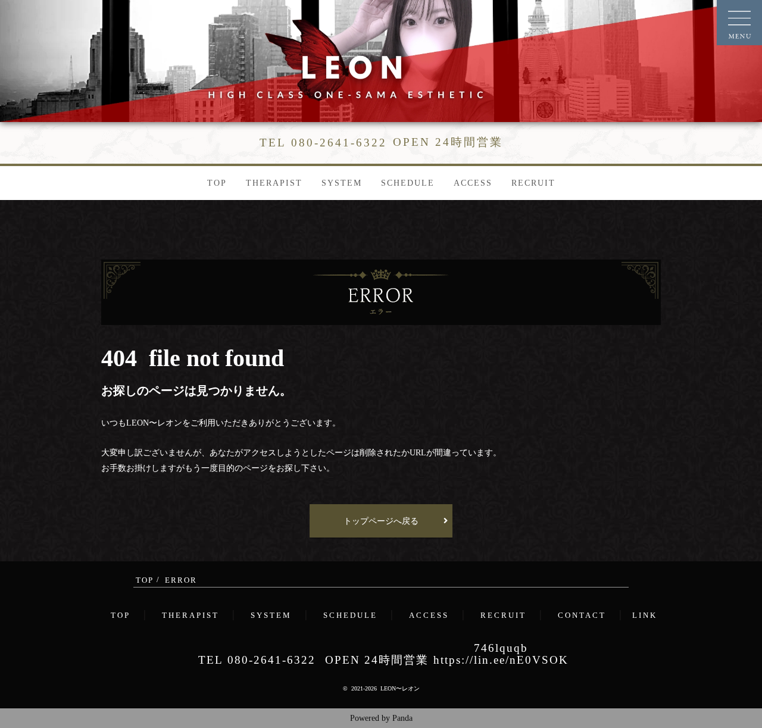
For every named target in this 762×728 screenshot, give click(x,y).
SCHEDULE (408, 183)
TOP (217, 183)
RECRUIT (533, 183)
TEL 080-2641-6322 (257, 660)
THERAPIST (274, 183)
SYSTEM (341, 183)
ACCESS (473, 183)
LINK (644, 615)
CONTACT (582, 615)
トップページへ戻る (381, 521)
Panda (402, 718)
